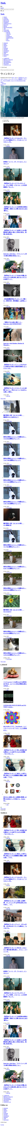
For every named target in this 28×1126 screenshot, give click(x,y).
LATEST (5, 18)
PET (7, 39)
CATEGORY (6, 31)
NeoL (3, 3)
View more (3, 398)
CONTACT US (7, 65)
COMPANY (6, 58)
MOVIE (8, 32)
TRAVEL (8, 34)
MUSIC (5, 26)
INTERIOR (9, 36)
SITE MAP (6, 63)
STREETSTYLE (7, 23)
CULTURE (6, 30)
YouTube (5, 49)
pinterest (5, 45)
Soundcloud (6, 50)
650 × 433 (14, 77)
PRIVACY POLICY (8, 59)
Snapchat (5, 52)
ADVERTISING (7, 62)
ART (4, 28)
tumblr (4, 44)
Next (2, 85)
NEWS (5, 17)
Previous (3, 83)
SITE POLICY (6, 61)
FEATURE (6, 19)
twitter (4, 46)
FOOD (8, 35)
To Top (2, 1124)
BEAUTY (5, 24)
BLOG (8, 40)
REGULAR (6, 21)
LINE (4, 53)
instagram (5, 43)
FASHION (5, 22)
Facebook (5, 48)
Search (2, 8)
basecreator (6, 54)
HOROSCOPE (9, 37)
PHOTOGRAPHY (7, 27)
